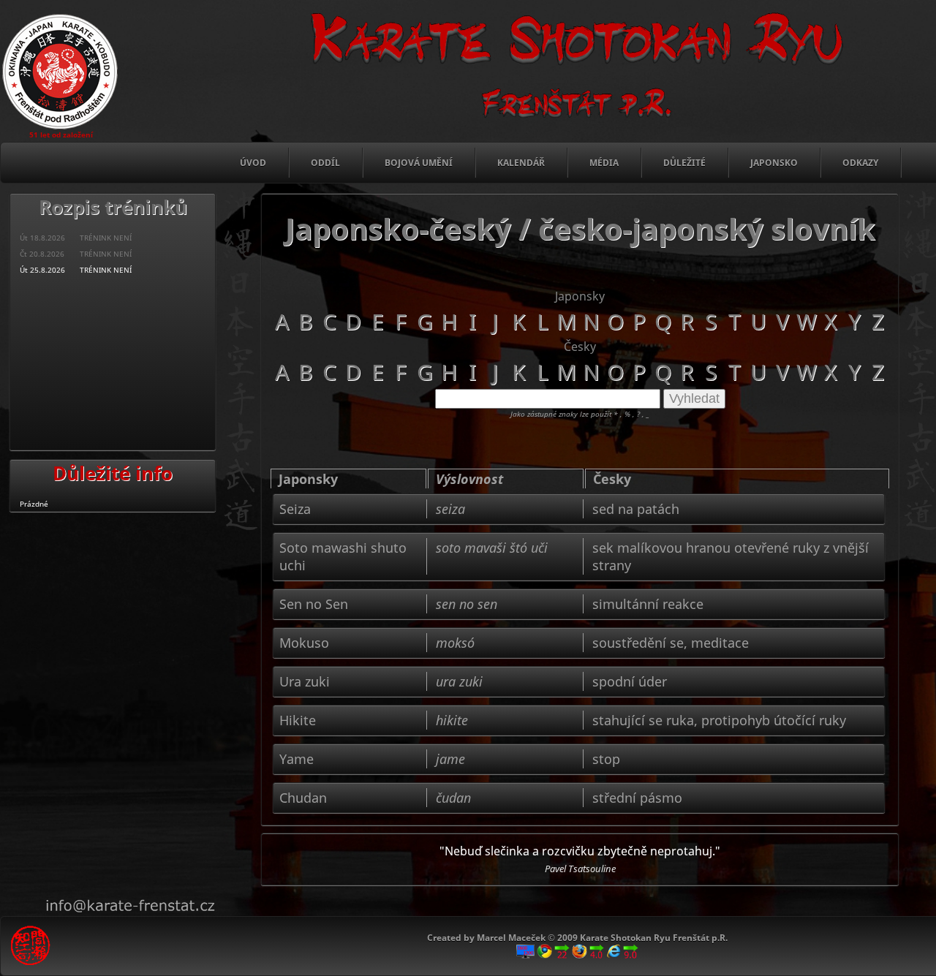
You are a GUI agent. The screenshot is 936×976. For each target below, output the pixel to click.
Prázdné (34, 504)
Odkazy (860, 162)
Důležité (684, 162)
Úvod (253, 162)
